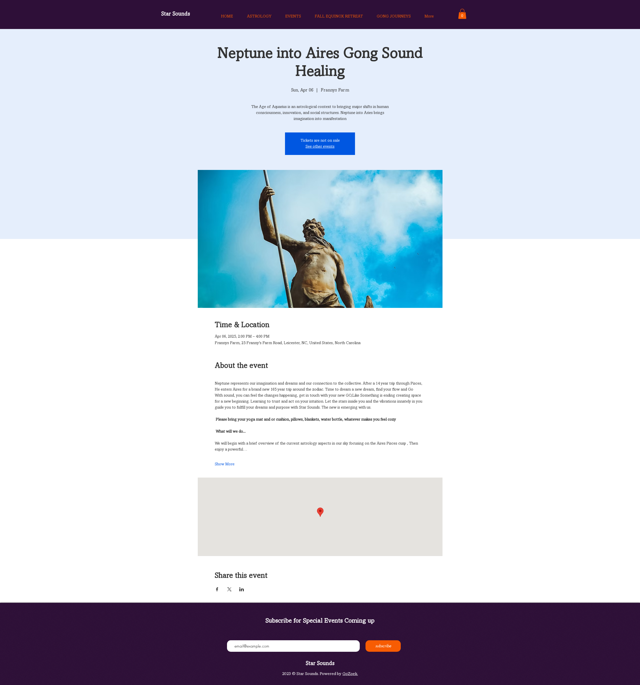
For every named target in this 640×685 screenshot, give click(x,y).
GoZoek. (350, 674)
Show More (224, 464)
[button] (462, 14)
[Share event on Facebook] (217, 589)
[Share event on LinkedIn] (241, 589)
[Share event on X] (229, 589)
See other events (320, 146)
